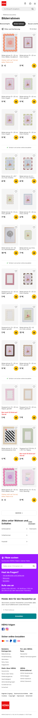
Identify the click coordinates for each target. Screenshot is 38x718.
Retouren (6, 578)
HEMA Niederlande (26, 673)
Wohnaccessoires (9, 15)
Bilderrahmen (19, 24)
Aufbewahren (6, 529)
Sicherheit (5, 687)
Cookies (4, 696)
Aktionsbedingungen (8, 682)
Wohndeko (5, 659)
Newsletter (23, 654)
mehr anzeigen (31, 523)
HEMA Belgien (24, 676)
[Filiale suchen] (34, 566)
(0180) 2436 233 (7, 588)
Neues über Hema (7, 674)
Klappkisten (5, 665)
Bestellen (6, 581)
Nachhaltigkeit (6, 679)
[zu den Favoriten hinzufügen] (16, 35)
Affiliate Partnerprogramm (28, 656)
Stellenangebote (7, 676)
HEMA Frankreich (25, 678)
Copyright (12, 696)
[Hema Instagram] (7, 629)
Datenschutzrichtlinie (21, 693)
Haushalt (4, 541)
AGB (31, 693)
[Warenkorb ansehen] (30, 3)
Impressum (20, 696)
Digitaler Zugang (7, 693)
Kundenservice (6, 684)
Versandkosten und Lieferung (13, 575)
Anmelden (19, 616)
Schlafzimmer (6, 535)
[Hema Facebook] (3, 629)
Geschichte (5, 671)
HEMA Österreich (25, 681)
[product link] (10, 42)
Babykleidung (6, 654)
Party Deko (5, 662)
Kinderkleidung (6, 656)
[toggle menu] (35, 3)
